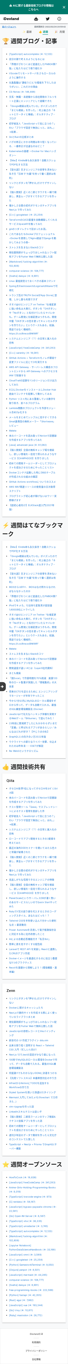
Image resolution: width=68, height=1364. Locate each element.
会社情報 (36, 1359)
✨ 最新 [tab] (27, 31)
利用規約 (36, 1342)
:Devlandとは (36, 1334)
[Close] (64, 7)
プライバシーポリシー (36, 1351)
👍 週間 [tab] (43, 31)
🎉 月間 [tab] (60, 31)
